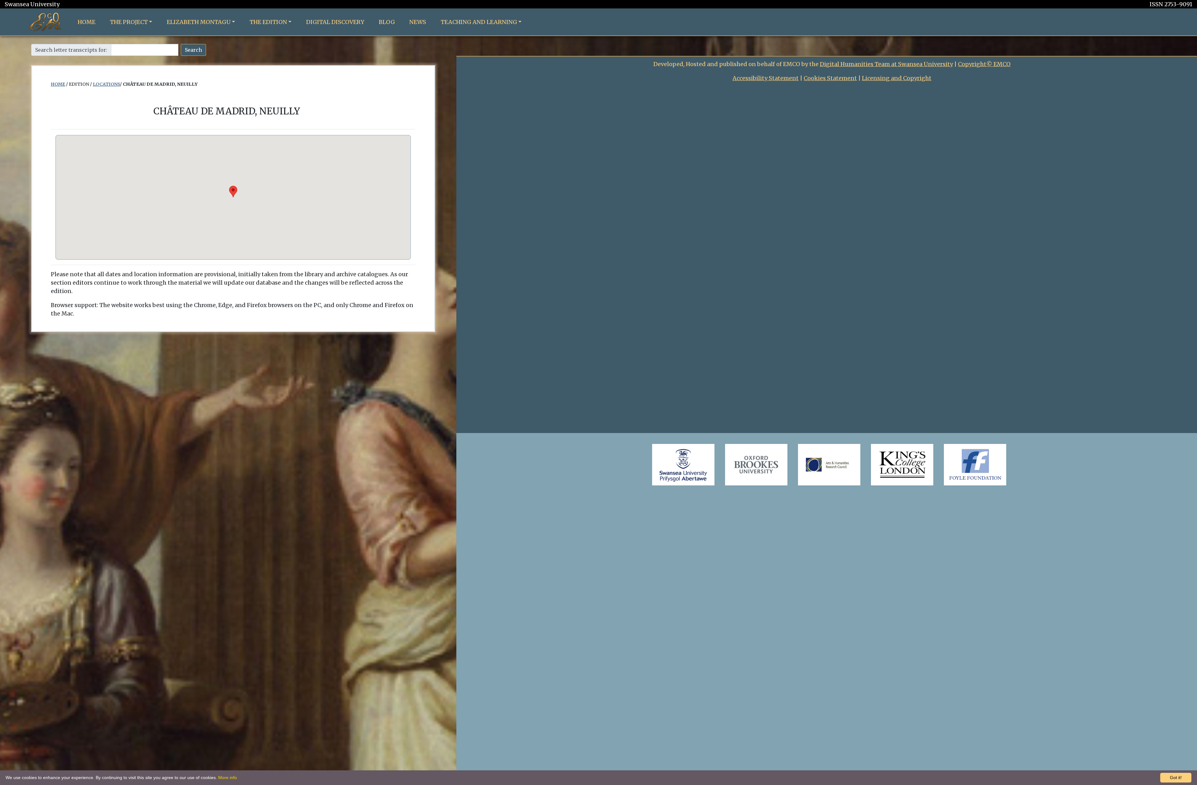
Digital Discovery (335, 22)
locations (106, 84)
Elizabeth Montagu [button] (199, 22)
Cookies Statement (830, 78)
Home (86, 22)
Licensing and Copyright (896, 78)
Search (193, 50)
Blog (387, 22)
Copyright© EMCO (984, 64)
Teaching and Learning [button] (479, 22)
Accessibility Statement (766, 78)
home (58, 84)
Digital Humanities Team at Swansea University (886, 64)
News (417, 22)
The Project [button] (129, 22)
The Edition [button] (268, 22)
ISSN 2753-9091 (1171, 4)
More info (227, 777)
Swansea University (32, 4)
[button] (233, 191)
